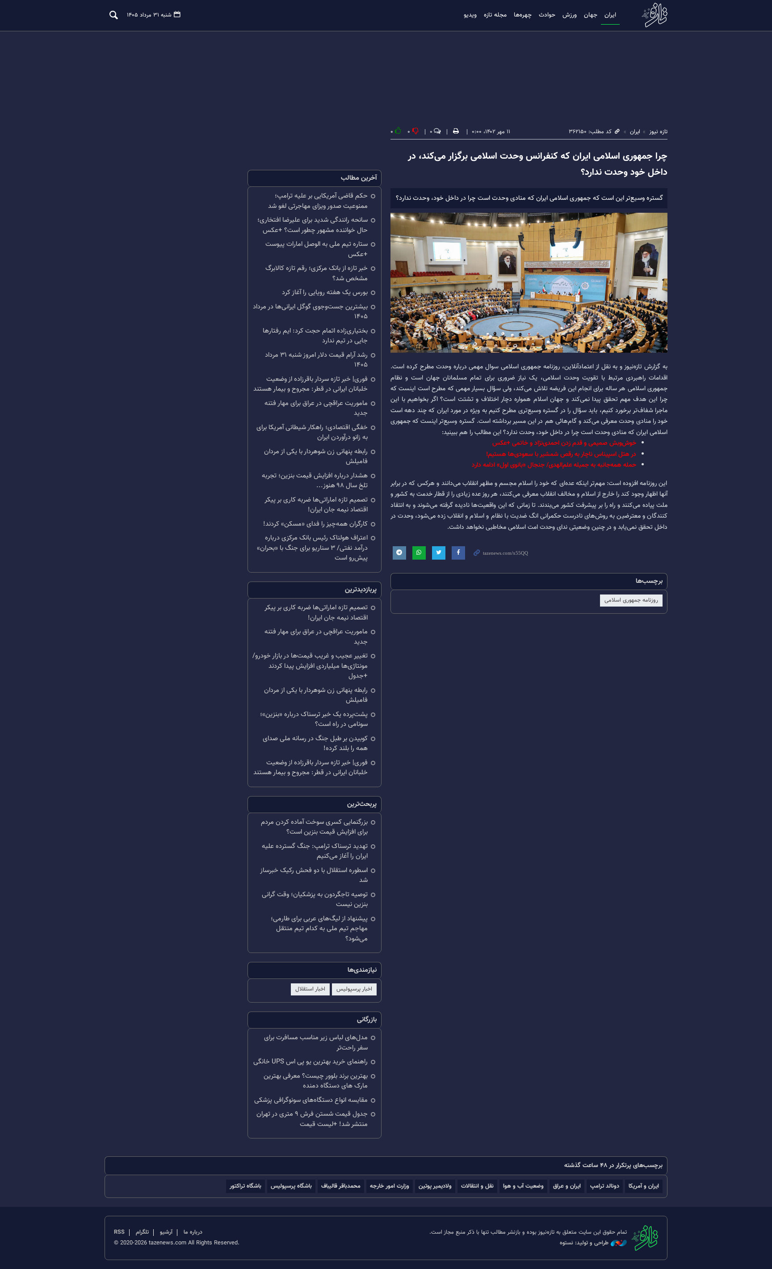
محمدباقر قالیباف (341, 1186)
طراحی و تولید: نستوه (584, 1243)
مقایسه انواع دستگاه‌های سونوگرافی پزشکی (311, 1100)
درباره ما (193, 1232)
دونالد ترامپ (604, 1186)
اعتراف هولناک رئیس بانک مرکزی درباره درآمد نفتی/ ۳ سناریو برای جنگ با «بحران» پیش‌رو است (312, 548)
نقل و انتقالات (477, 1186)
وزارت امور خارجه (389, 1186)
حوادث (547, 15)
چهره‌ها (523, 15)
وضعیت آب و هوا (523, 1186)
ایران (610, 15)
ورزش (569, 15)
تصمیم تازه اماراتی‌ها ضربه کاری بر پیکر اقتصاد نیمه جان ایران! (316, 505)
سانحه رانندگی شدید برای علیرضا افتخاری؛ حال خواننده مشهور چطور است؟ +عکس (312, 225)
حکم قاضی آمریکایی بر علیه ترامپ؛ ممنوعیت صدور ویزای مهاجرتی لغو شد (318, 201)
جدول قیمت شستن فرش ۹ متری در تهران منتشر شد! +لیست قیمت (312, 1119)
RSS (119, 1232)
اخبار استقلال (310, 989)
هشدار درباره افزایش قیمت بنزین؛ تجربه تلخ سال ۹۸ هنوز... (315, 481)
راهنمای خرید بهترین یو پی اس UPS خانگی (310, 1062)
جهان (590, 15)
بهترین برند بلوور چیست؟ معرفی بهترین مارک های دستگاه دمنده (316, 1081)
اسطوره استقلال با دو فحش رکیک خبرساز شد (314, 875)
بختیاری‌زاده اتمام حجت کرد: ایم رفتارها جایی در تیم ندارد (315, 336)
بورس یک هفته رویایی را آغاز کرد (325, 292)
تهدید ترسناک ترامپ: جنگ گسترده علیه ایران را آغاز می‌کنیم (315, 851)
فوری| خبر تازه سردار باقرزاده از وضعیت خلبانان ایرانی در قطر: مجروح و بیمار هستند (310, 384)
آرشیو (166, 1232)
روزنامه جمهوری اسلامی (631, 600)
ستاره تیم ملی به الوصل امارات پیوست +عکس (316, 249)
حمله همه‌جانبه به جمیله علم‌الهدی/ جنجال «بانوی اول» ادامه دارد (554, 465)
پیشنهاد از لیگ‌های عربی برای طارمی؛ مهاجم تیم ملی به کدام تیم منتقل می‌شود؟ (319, 929)
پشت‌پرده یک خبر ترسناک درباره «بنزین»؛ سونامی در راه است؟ (314, 719)
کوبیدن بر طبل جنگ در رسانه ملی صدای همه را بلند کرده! (315, 744)
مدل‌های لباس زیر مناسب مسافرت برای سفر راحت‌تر (316, 1043)
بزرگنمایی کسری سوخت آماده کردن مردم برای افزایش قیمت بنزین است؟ (314, 827)
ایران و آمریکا (644, 1186)
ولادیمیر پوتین (435, 1186)
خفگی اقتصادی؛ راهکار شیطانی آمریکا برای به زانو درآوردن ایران (312, 432)
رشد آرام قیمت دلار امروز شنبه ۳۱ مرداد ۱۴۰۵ (316, 360)
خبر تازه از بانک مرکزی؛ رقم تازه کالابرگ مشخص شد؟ (316, 273)
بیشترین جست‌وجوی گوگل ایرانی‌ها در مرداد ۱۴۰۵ (310, 312)
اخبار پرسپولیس (354, 989)
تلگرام (142, 1232)
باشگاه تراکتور (245, 1186)
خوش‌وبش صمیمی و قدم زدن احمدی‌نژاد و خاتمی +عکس (564, 443)
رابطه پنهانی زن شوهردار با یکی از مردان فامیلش (316, 457)
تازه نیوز (651, 15)
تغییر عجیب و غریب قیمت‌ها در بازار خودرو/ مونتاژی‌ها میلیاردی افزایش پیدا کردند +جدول (310, 666)
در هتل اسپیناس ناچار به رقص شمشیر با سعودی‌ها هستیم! (561, 454)
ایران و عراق (567, 1186)
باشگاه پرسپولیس (291, 1186)
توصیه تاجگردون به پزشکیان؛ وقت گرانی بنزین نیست (315, 900)
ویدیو (470, 15)
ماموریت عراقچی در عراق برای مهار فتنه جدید (316, 408)
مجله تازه (495, 15)
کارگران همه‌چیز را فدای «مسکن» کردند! (315, 524)
